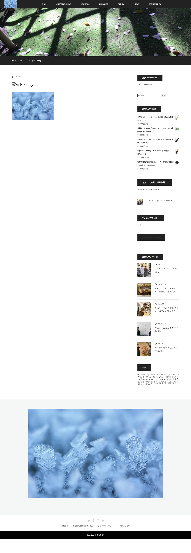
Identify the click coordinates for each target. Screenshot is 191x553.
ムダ (139, 381)
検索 (163, 95)
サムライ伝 (146, 379)
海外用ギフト (163, 383)
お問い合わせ (125, 526)
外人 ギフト (165, 381)
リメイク (152, 381)
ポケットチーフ (172, 379)
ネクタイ (154, 379)
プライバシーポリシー (106, 526)
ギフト (162, 378)
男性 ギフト (141, 384)
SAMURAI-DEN (155, 4)
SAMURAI (156, 378)
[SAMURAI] (95, 496)
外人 (159, 381)
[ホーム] (12, 57)
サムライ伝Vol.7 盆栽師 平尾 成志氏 (166, 349)
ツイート (140, 225)
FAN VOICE (103, 4)
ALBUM (121, 4)
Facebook (93, 520)
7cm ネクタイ (152, 374)
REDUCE (149, 378)
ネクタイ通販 (161, 379)
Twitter (88, 520)
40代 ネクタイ (151, 376)
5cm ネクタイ (142, 374)
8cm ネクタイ (162, 374)
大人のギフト (174, 381)
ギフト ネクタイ (170, 378)
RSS (103, 520)
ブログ (20, 61)
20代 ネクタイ (172, 374)
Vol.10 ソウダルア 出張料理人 (160, 201)
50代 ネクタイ (161, 376)
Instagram (98, 520)
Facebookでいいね (151, 237)
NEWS (136, 4)
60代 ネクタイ (171, 376)
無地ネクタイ (173, 383)
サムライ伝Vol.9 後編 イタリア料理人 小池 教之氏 (166, 289)
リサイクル (145, 381)
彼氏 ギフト (141, 383)
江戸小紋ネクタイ (152, 383)
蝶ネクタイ (150, 384)
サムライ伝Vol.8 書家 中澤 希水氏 (166, 329)
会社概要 (64, 526)
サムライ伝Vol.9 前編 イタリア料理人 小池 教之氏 (166, 309)
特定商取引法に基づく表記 (83, 526)
